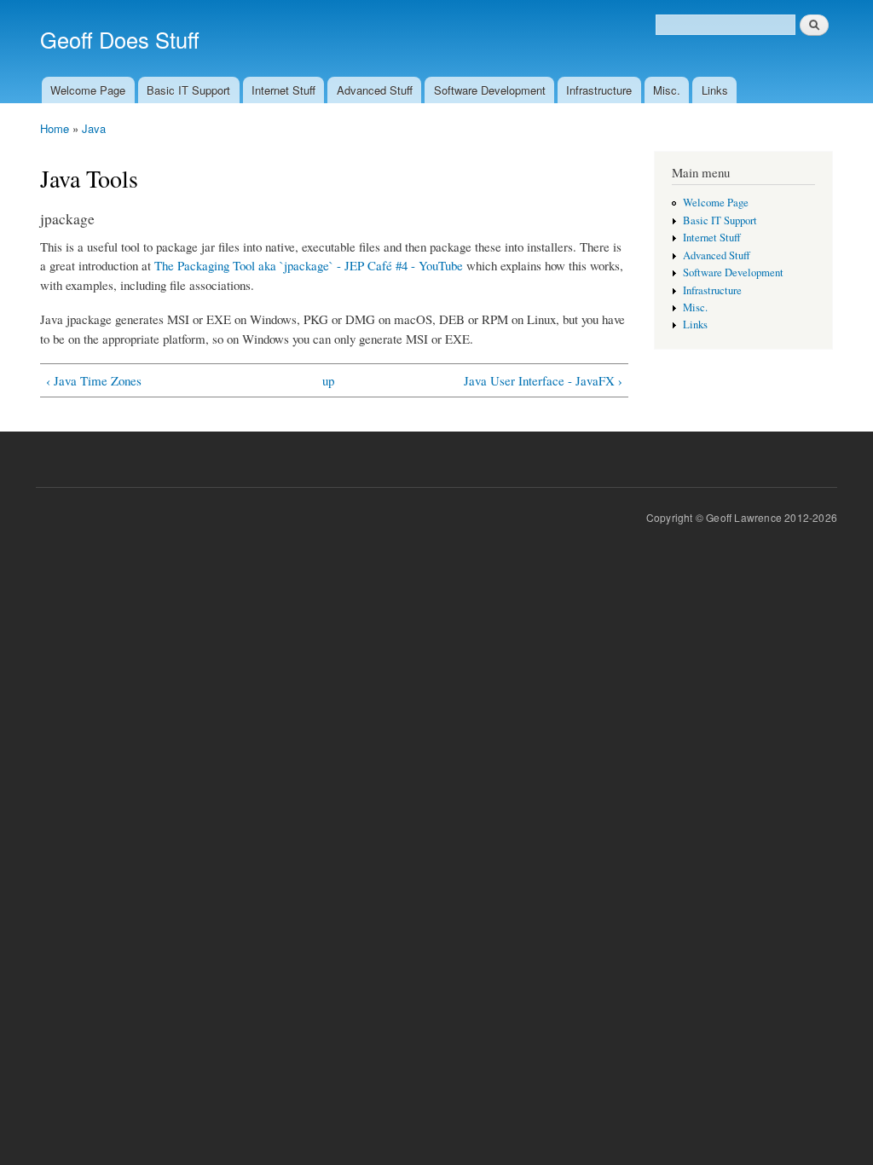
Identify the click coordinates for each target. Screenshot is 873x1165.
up (328, 380)
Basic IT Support (188, 90)
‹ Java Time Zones (94, 380)
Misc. (666, 90)
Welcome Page (87, 90)
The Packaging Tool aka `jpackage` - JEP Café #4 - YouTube (308, 265)
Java (94, 128)
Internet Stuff (283, 90)
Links (715, 90)
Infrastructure (599, 90)
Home (54, 128)
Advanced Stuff (375, 90)
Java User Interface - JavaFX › (543, 380)
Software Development (490, 90)
